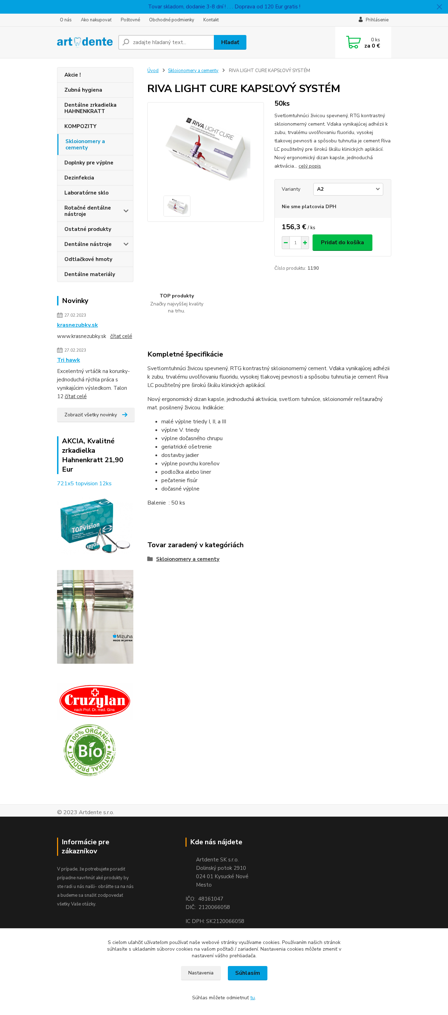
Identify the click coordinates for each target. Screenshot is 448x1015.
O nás (66, 20)
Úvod (153, 71)
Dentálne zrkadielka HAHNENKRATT (90, 108)
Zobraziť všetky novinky (90, 414)
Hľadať (230, 42)
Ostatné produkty (87, 229)
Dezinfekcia (79, 177)
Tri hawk (68, 360)
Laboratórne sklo (86, 192)
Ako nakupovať (96, 20)
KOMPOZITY (80, 126)
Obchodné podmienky (171, 20)
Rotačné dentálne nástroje (87, 211)
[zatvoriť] (439, 7)
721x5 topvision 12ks (84, 483)
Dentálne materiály (89, 274)
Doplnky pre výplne (88, 162)
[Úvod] (85, 42)
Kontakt (211, 20)
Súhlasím (247, 973)
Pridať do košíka (342, 242)
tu (252, 997)
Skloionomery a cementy (85, 144)
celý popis (310, 166)
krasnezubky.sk (77, 325)
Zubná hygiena (83, 89)
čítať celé (121, 336)
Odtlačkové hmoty (88, 259)
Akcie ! (72, 74)
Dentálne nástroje (88, 244)
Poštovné (130, 20)
